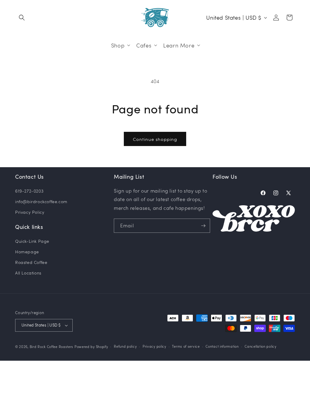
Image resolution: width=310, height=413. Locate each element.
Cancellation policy (260, 346)
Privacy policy (154, 346)
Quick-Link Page (32, 241)
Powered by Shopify (91, 346)
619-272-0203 (29, 191)
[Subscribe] (203, 226)
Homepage (27, 252)
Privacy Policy (29, 212)
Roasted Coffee (31, 262)
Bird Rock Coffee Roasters (52, 346)
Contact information (222, 346)
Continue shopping (155, 139)
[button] (21, 17)
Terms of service (186, 346)
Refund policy (125, 346)
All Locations (28, 273)
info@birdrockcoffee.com (41, 201)
